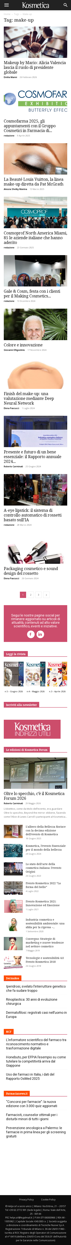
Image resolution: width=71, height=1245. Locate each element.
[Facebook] (31, 634)
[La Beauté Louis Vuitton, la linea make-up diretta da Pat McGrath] (35, 159)
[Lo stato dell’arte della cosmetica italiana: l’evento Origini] (13, 868)
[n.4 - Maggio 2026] (35, 675)
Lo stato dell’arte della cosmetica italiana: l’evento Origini (43, 867)
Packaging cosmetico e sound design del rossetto (31, 571)
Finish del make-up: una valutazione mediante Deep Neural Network (29, 398)
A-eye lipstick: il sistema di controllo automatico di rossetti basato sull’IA (33, 515)
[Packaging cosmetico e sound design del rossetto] (35, 548)
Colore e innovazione (23, 345)
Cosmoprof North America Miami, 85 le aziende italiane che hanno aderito (35, 237)
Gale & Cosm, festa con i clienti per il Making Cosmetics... (32, 294)
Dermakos (12, 978)
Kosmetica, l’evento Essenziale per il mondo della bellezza (46, 847)
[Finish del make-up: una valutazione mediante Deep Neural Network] (35, 373)
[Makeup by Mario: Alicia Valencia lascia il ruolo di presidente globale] (35, 42)
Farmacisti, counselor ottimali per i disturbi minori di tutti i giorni (31, 1117)
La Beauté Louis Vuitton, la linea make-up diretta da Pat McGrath (33, 182)
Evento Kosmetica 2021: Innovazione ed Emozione (43, 903)
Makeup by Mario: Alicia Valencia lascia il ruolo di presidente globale (35, 67)
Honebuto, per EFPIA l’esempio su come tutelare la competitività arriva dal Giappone (36, 1061)
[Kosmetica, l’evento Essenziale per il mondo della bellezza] (13, 850)
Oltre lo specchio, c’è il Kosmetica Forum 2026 (34, 796)
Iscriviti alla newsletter (21, 705)
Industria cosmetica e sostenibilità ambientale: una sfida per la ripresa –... (45, 923)
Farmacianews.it (16, 1093)
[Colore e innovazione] (35, 324)
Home (7, 14)
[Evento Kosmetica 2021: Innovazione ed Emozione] (13, 906)
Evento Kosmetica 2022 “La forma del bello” (43, 885)
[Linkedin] (40, 634)
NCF (8, 1031)
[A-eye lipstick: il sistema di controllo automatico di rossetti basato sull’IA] (35, 489)
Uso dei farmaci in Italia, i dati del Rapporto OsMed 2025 (30, 1076)
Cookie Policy (48, 1199)
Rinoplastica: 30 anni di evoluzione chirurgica (31, 1001)
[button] (6, 5)
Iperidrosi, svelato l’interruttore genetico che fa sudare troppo (36, 988)
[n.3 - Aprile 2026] (57, 675)
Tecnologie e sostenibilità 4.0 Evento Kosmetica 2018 (45, 959)
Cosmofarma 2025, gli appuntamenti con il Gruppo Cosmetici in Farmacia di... (30, 125)
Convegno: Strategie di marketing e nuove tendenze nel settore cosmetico (45, 942)
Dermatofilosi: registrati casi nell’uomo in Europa (36, 1015)
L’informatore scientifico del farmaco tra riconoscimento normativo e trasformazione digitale (36, 1044)
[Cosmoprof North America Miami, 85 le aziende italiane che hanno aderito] (35, 212)
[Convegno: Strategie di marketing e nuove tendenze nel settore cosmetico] (13, 943)
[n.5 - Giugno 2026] (14, 675)
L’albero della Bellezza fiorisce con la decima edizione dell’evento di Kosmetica (46, 830)
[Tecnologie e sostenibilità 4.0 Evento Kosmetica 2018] (13, 962)
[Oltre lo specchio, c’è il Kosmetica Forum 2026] (35, 773)
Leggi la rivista (16, 654)
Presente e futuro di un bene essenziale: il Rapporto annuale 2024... (32, 456)
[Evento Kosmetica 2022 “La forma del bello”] (13, 888)
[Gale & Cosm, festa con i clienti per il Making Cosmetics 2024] (35, 270)
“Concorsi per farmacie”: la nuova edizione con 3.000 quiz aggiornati (31, 1104)
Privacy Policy (26, 1199)
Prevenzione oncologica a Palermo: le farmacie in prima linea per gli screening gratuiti (36, 1132)
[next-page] (46, 595)
